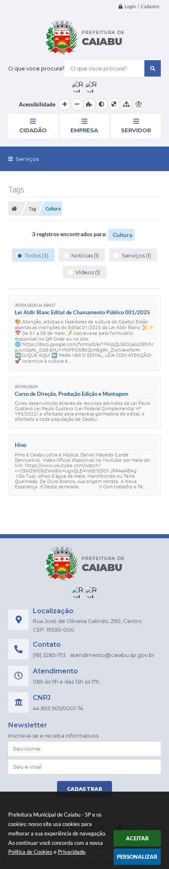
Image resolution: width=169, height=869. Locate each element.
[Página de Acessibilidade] (138, 104)
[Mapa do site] (126, 104)
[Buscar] (152, 68)
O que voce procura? (36, 68)
